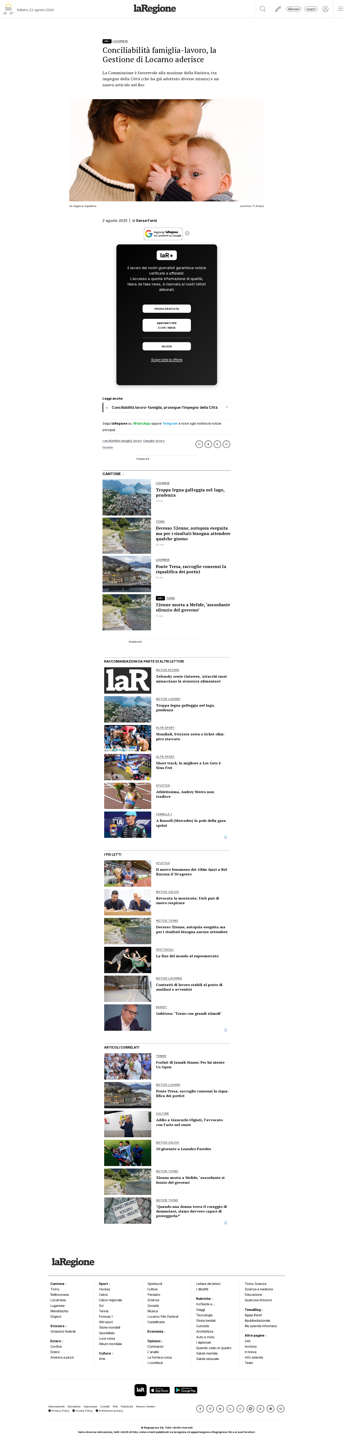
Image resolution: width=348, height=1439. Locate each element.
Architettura (204, 1331)
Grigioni (55, 1316)
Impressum (90, 1406)
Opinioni (154, 1341)
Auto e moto (205, 1337)
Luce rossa (107, 1338)
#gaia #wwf (253, 1315)
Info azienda (254, 1357)
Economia (155, 1331)
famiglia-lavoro (154, 441)
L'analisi (153, 1352)
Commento (155, 1346)
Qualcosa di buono (258, 1300)
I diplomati (203, 1342)
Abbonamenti (56, 1406)
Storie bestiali (205, 1321)
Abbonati (293, 9)
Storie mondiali (109, 1327)
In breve (251, 1352)
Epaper (311, 9)
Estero (56, 1341)
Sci (101, 1306)
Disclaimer (74, 1406)
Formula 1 (106, 1316)
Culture (105, 1353)
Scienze (153, 1300)
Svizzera (57, 1326)
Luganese (57, 1306)
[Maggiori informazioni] (187, 234)
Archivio (251, 1346)
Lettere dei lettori (208, 1284)
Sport (104, 1284)
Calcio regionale (110, 1300)
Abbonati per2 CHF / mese (167, 325)
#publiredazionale (257, 1321)
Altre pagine (255, 1335)
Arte (102, 1359)
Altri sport (106, 1322)
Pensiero (153, 1295)
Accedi (167, 346)
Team (249, 1363)
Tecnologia (204, 1315)
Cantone (57, 1284)
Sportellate (107, 1333)
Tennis (104, 1311)
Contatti (105, 1406)
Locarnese (58, 1300)
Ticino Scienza (255, 1284)
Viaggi (200, 1310)
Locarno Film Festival (162, 1316)
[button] (200, 1408)
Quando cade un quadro (213, 1348)
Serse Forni (146, 220)
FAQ (115, 1406)
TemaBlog (253, 1310)
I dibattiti (202, 1289)
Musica (152, 1311)
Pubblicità (127, 1406)
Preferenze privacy (110, 1410)
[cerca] (263, 9)
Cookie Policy (84, 1410)
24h (248, 1341)
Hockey (104, 1289)
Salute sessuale (207, 1359)
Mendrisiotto (59, 1311)
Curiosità (202, 1326)
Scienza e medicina (259, 1289)
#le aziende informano (261, 1326)
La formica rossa (159, 1357)
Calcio (103, 1295)
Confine (56, 1346)
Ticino (54, 1289)
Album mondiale (110, 1344)
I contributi (155, 1363)
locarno (108, 447)
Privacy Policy (60, 1410)
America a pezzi (62, 1357)
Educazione (253, 1295)
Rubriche (203, 1299)
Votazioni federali (63, 1331)
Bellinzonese (59, 1295)
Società (153, 1306)
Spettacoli (154, 1284)
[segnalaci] (278, 9)
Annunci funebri (145, 1406)
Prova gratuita (166, 308)
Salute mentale (207, 1353)
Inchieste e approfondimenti (208, 1304)
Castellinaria (156, 1322)
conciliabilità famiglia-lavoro (122, 441)
